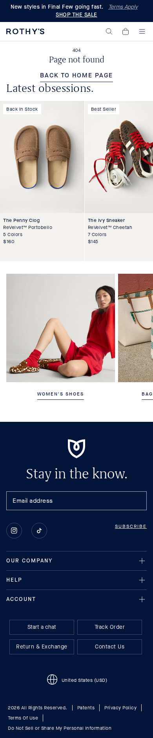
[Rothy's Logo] (25, 31)
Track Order (110, 627)
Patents (86, 708)
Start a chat (41, 627)
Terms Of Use (23, 718)
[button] (109, 31)
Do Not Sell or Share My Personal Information (59, 728)
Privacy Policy (120, 708)
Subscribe (131, 526)
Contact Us (109, 646)
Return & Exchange (41, 646)
